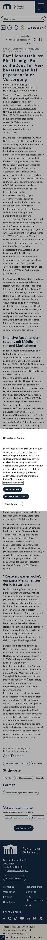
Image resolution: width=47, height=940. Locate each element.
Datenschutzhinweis (13, 482)
